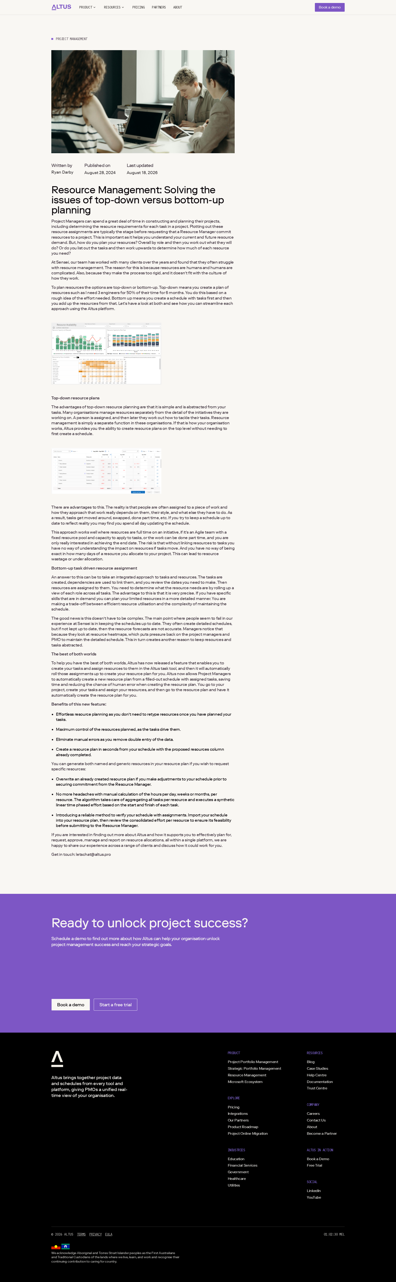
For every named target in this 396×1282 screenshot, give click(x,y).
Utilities (234, 1185)
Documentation (320, 1082)
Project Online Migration (248, 1133)
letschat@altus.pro (93, 854)
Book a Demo (318, 1159)
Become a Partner (322, 1133)
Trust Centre (317, 1088)
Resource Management (247, 1075)
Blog (310, 1062)
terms (81, 1234)
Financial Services (242, 1165)
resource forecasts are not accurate (148, 628)
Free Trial (314, 1165)
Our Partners (238, 1120)
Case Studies (317, 1068)
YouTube (314, 1197)
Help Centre (317, 1075)
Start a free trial (115, 1004)
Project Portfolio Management (253, 1062)
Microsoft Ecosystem (245, 1082)
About (312, 1127)
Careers (313, 1113)
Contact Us (316, 1120)
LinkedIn (314, 1191)
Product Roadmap (243, 1127)
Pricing (233, 1107)
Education (236, 1159)
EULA (108, 1234)
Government (238, 1172)
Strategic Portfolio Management (254, 1068)
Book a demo (330, 7)
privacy (95, 1234)
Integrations (238, 1113)
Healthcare (237, 1178)
